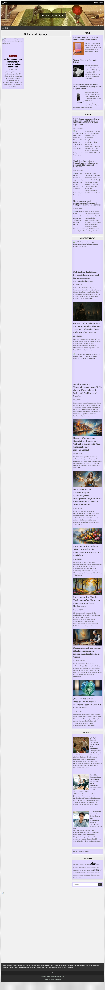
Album (79, 877)
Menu (5, 3)
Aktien (85, 875)
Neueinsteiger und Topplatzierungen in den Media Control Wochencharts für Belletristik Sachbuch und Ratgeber (87, 390)
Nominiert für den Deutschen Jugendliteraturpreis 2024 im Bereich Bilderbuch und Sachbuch (85, 164)
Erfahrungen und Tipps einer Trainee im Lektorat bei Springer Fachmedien (13, 63)
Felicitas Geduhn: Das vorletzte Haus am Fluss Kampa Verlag (86, 38)
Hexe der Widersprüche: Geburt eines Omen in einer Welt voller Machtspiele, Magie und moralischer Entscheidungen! (87, 444)
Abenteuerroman (95, 872)
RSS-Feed (78, 755)
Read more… (88, 78)
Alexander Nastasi (78, 872)
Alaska (94, 875)
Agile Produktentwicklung (83, 864)
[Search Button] (52, 973)
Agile (74, 875)
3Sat (74, 864)
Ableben (89, 870)
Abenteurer (82, 870)
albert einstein (87, 872)
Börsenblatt (13, 56)
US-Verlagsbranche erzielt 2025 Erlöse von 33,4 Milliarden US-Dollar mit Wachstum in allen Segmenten (86, 122)
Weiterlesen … (89, 298)
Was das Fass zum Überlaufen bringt (85, 61)
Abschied (75, 867)
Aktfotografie (79, 875)
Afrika (80, 867)
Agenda (90, 875)
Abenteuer (96, 870)
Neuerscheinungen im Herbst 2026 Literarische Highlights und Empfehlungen (87, 86)
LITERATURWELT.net (52, 15)
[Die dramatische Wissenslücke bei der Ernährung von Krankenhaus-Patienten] (81, 826)
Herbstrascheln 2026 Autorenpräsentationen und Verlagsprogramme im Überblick (87, 203)
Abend (94, 863)
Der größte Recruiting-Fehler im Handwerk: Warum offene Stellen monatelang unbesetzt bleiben (96, 781)
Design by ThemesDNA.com (52, 979)
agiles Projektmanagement (89, 867)
